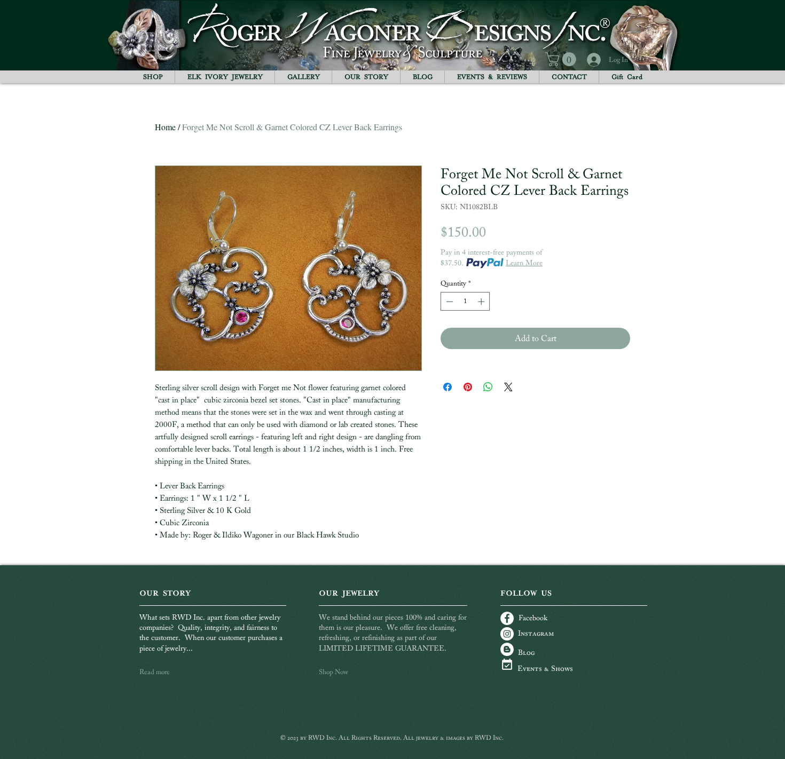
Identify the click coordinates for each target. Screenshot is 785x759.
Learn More (524, 262)
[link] (562, 59)
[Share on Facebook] (447, 387)
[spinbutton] (465, 301)
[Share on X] (508, 387)
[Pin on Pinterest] (467, 387)
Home (165, 126)
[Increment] (482, 301)
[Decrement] (448, 301)
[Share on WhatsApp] (488, 387)
